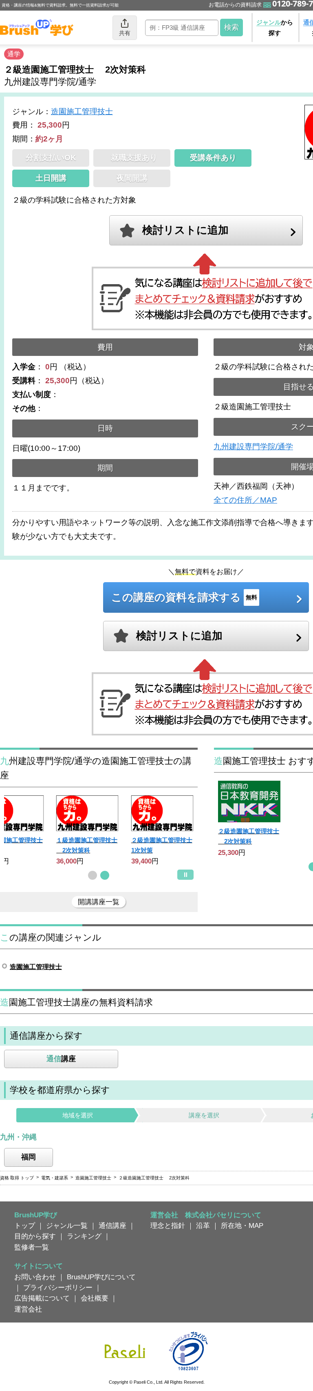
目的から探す (35, 1236)
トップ (24, 1225)
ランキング (84, 1236)
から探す (274, 27)
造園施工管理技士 (82, 111)
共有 (124, 33)
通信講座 (112, 1225)
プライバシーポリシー (58, 1287)
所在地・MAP (242, 1225)
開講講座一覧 (98, 901)
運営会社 (28, 1309)
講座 (61, 1059)
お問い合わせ (35, 1277)
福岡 (28, 1157)
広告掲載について (42, 1298)
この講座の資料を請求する (184, 597)
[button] (92, 875)
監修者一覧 (31, 1247)
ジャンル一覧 (67, 1225)
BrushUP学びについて (101, 1277)
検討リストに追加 (185, 230)
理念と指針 (167, 1225)
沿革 (203, 1225)
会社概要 (94, 1298)
